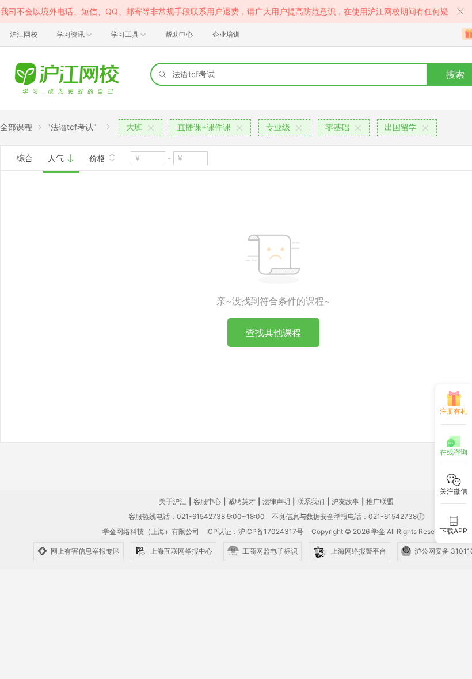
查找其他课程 (273, 332)
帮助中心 (179, 34)
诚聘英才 (242, 501)
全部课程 (16, 127)
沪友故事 (345, 501)
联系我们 (311, 501)
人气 (57, 158)
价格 (98, 158)
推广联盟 (380, 501)
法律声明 (276, 501)
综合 (25, 158)
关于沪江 (172, 501)
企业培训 (226, 34)
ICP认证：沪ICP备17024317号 (254, 531)
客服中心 (207, 501)
